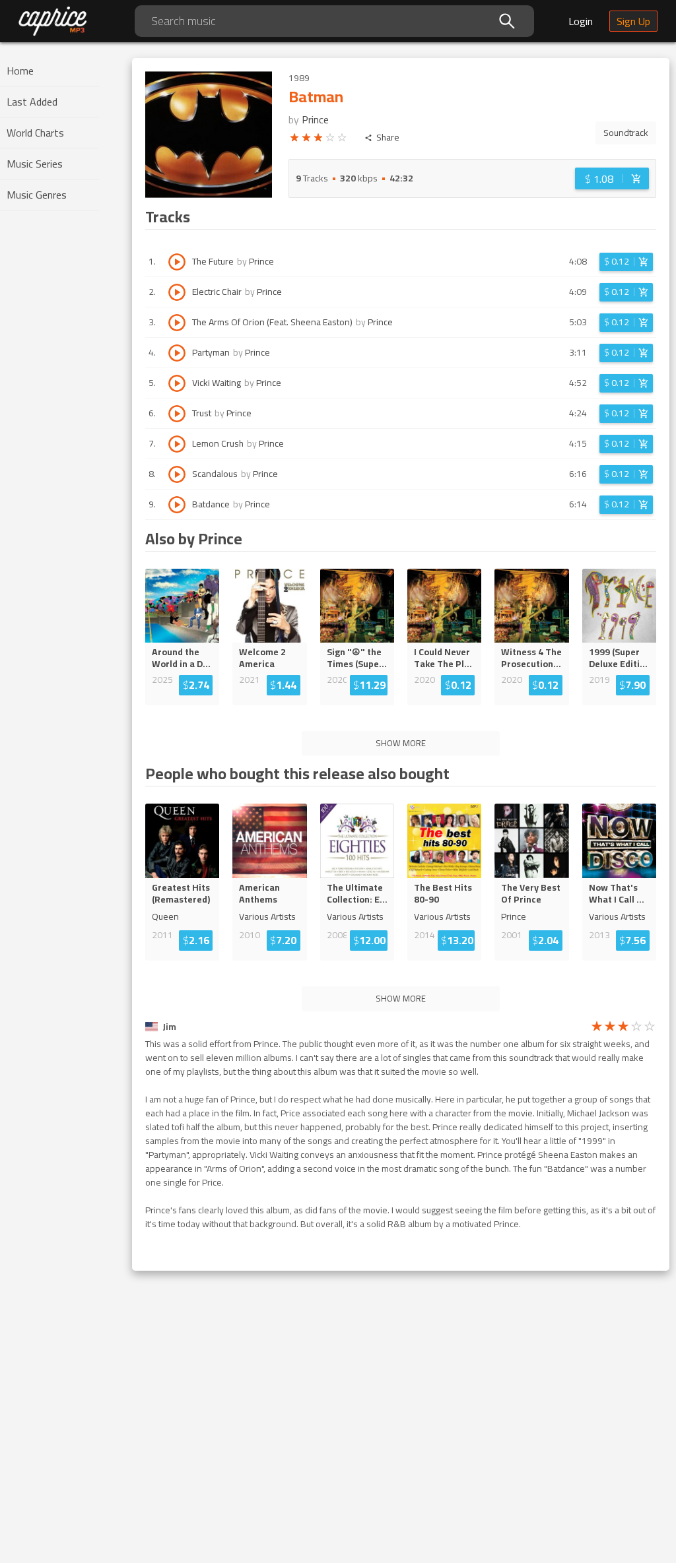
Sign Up (633, 21)
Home (20, 70)
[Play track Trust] (177, 413)
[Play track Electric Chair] (177, 292)
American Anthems (259, 893)
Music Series (35, 164)
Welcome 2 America (262, 658)
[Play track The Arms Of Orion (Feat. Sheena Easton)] (177, 322)
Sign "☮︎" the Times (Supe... (357, 658)
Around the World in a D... (181, 658)
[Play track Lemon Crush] (177, 444)
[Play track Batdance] (177, 504)
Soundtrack (625, 132)
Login (580, 21)
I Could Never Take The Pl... (443, 658)
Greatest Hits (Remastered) (181, 893)
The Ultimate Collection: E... (357, 893)
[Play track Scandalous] (177, 474)
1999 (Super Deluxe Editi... (618, 658)
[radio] (294, 140)
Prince (315, 119)
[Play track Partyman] (177, 353)
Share (387, 137)
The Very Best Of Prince (530, 893)
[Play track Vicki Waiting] (177, 383)
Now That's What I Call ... (616, 893)
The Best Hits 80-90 (443, 893)
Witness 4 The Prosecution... (531, 658)
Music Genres (37, 195)
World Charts (35, 133)
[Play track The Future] (177, 262)
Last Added (32, 102)
